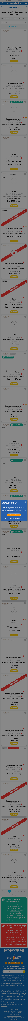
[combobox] (25, 502)
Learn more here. (10, 511)
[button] (14, 518)
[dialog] (14, 510)
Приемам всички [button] (14, 514)
